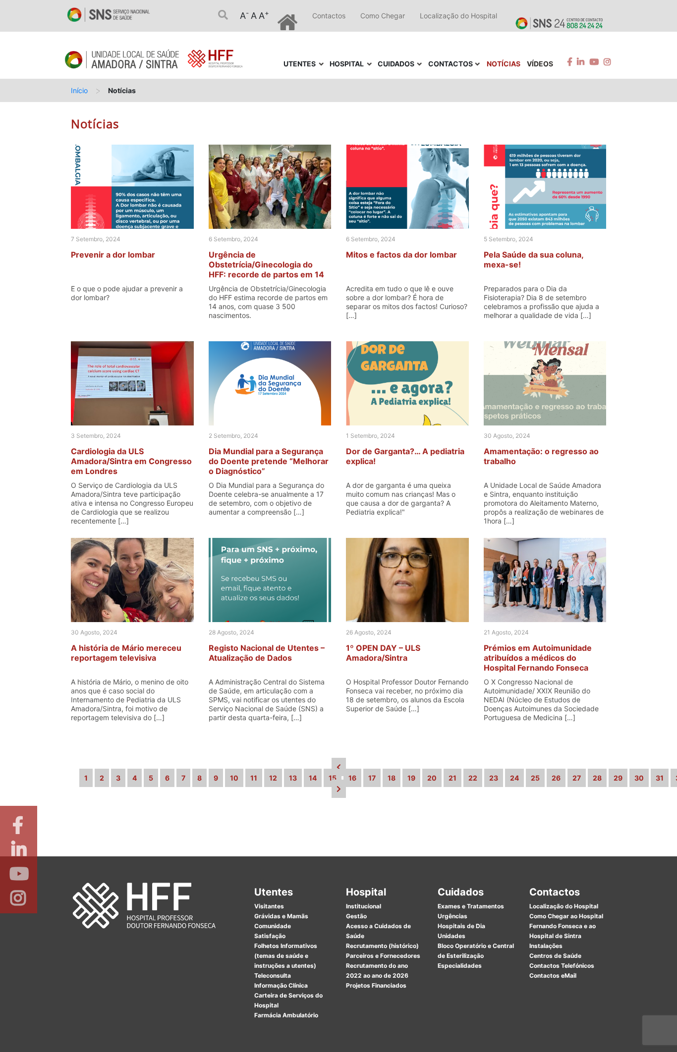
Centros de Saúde (555, 955)
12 (273, 778)
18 (391, 778)
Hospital (366, 892)
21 (452, 778)
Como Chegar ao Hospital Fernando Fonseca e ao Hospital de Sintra (566, 926)
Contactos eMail (552, 975)
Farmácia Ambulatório (286, 1015)
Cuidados (461, 892)
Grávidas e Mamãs (281, 916)
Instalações (546, 945)
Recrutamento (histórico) (382, 945)
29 (618, 778)
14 (313, 778)
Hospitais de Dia (461, 926)
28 (597, 778)
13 (293, 778)
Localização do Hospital (458, 15)
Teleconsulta (272, 975)
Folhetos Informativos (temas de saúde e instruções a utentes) (285, 955)
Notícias (503, 63)
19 (411, 778)
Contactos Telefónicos (561, 965)
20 (432, 778)
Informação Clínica (281, 985)
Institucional (363, 906)
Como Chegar (382, 15)
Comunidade (272, 926)
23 (493, 778)
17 (372, 778)
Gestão (356, 916)
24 (514, 778)
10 (234, 778)
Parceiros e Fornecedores (383, 955)
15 (333, 778)
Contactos (328, 15)
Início (79, 90)
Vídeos (540, 63)
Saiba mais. (446, 1034)
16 (352, 778)
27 (576, 778)
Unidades (451, 936)
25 (535, 778)
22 (472, 778)
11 (253, 778)
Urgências (452, 916)
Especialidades (460, 965)
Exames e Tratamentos (471, 906)
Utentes (273, 892)
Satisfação (269, 936)
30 (639, 778)
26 (556, 778)
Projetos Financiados (376, 985)
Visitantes (269, 906)
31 (660, 778)
